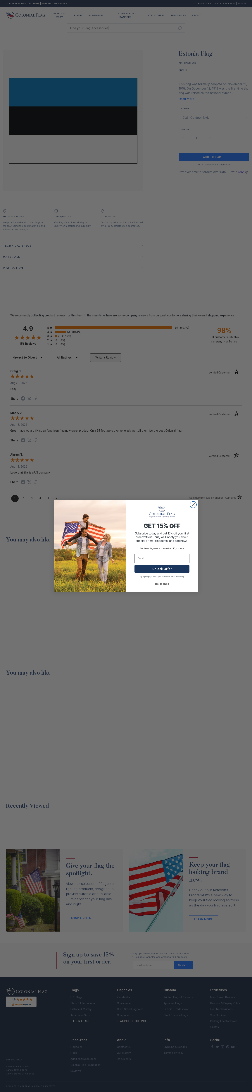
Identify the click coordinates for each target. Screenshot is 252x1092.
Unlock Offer (162, 568)
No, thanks (162, 584)
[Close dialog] (193, 504)
